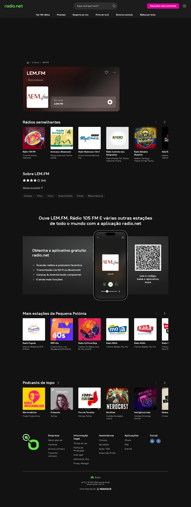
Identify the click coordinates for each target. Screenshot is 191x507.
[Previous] (156, 121)
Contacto (103, 440)
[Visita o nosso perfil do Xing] (158, 441)
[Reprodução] (110, 102)
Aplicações (104, 445)
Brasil (97, 478)
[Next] (164, 121)
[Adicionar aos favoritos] (106, 72)
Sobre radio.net (55, 440)
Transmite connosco (52, 454)
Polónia (80, 196)
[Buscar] (114, 6)
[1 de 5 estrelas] (24, 180)
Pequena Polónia (65, 196)
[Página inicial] (28, 62)
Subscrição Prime (107, 453)
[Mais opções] (114, 72)
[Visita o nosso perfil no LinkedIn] (152, 441)
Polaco (40, 196)
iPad (127, 445)
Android (128, 449)
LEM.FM (58, 104)
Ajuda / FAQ (104, 449)
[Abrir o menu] (184, 6)
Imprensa (52, 445)
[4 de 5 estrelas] (35, 180)
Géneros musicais (124, 15)
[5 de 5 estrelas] (38, 180)
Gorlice (51, 196)
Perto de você (102, 15)
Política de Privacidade (79, 449)
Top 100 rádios (43, 15)
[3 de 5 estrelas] (31, 180)
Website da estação (31, 188)
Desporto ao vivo (80, 15)
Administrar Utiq (81, 459)
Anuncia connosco (56, 449)
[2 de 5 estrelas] (28, 180)
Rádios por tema (147, 15)
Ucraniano (28, 196)
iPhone (128, 440)
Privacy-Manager (81, 464)
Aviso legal (78, 455)
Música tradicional (35, 80)
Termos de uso (80, 443)
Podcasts (61, 15)
